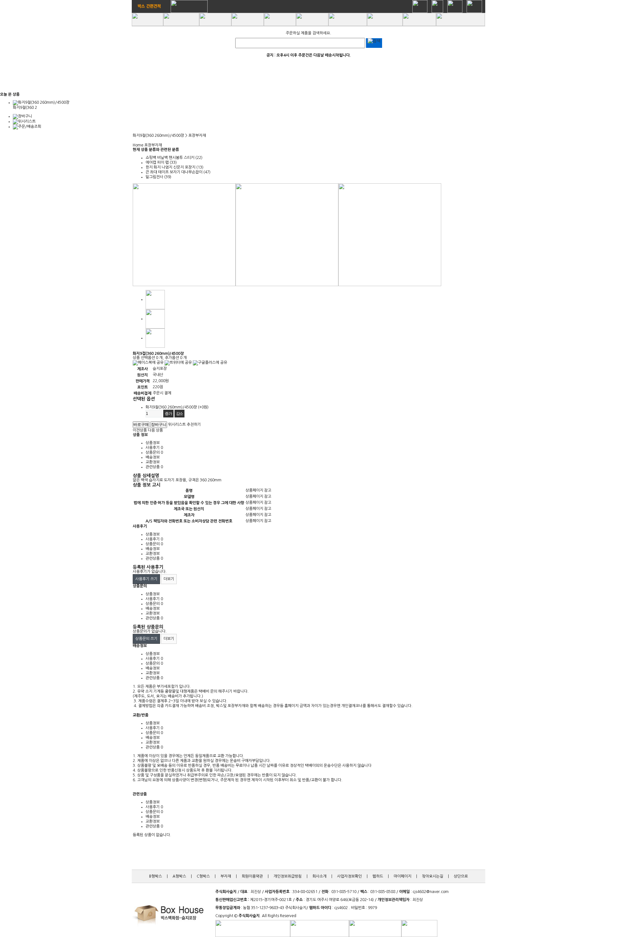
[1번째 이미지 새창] (155, 299)
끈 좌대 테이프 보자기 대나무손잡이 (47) (178, 172)
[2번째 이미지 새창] (155, 318)
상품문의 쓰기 (146, 639)
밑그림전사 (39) (158, 177)
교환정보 (153, 462)
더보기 (169, 579)
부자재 (225, 876)
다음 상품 (155, 430)
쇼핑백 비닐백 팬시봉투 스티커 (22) (174, 158)
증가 (168, 413)
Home (138, 145)
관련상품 (154, 467)
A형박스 (179, 876)
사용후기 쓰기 (146, 579)
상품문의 (154, 452)
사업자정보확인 (349, 876)
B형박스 (155, 876)
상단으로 (461, 876)
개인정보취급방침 (287, 876)
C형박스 (203, 876)
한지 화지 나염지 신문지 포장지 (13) (174, 167)
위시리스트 (177, 424)
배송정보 (153, 457)
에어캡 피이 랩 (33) (161, 162)
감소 (179, 413)
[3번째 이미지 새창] (155, 338)
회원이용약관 (252, 876)
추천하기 (194, 424)
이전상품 (140, 430)
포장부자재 (153, 145)
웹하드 (377, 876)
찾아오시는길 (432, 876)
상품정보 (153, 443)
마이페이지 (402, 876)
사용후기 (154, 448)
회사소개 (319, 876)
